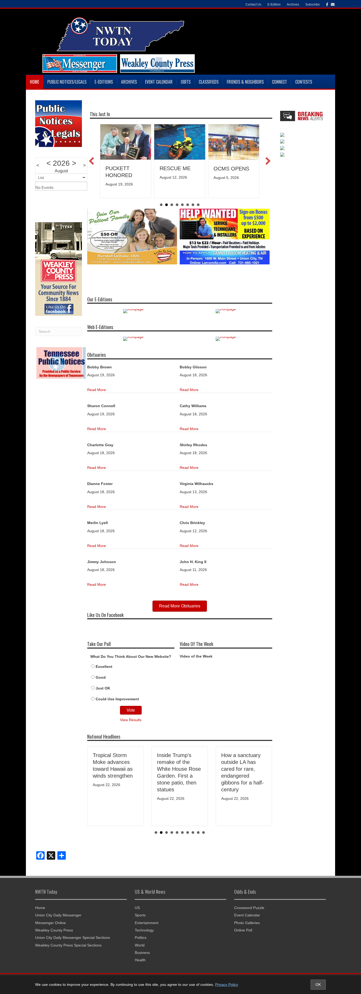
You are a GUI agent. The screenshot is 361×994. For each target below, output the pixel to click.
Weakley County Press (54, 930)
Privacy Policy (226, 984)
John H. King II (193, 562)
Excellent (104, 666)
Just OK (103, 688)
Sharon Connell (101, 406)
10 (203, 832)
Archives (129, 82)
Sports (140, 915)
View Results (130, 720)
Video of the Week (196, 656)
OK (318, 984)
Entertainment (146, 923)
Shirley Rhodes (193, 445)
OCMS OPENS (179, 169)
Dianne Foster (100, 484)
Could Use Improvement (117, 699)
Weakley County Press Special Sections (68, 945)
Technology (144, 930)
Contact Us (253, 4)
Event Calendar (159, 82)
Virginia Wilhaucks (196, 484)
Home (34, 82)
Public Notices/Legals (66, 82)
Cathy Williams (193, 406)
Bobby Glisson (193, 367)
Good (101, 677)
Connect (279, 82)
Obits (186, 82)
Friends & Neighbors (245, 82)
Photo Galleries (247, 923)
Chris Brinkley (192, 523)
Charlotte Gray (100, 445)
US (137, 908)
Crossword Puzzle (249, 908)
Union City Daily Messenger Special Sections (72, 937)
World (140, 945)
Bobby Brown (99, 367)
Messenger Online (50, 923)
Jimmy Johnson (101, 562)
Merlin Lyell (97, 523)
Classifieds (209, 82)
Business (142, 952)
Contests (303, 82)
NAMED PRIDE (233, 168)
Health (140, 960)
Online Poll (243, 930)
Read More (96, 390)
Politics (140, 937)
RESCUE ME (122, 168)
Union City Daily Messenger (58, 915)
